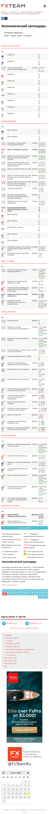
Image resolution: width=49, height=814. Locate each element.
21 (20, 793)
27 (16, 797)
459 (35, 591)
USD (10, 658)
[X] (6, 18)
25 (8, 797)
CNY (15, 664)
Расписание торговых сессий (17, 652)
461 (45, 591)
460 (40, 591)
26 (12, 797)
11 (8, 789)
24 (4, 797)
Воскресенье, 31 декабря (10, 506)
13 (16, 789)
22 (24, 793)
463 (9, 594)
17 (4, 793)
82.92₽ (31, 623)
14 (20, 789)
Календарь (8, 635)
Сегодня (13, 36)
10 (4, 789)
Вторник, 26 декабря (8, 121)
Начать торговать (24, 528)
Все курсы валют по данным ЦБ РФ (24, 628)
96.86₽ (8, 623)
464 (14, 594)
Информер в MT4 (13, 644)
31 (4, 801)
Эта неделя (27, 36)
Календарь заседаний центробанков (20, 649)
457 (25, 591)
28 (20, 797)
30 (28, 797)
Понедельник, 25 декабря (10, 46)
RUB (5, 666)
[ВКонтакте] (2, 18)
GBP (5, 661)
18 (8, 793)
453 (4, 591)
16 (28, 789)
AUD (15, 661)
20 (16, 793)
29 (24, 797)
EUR (5, 658)
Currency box (11, 655)
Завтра (19, 36)
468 (35, 594)
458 (30, 591)
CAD (5, 664)
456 (19, 591)
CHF (10, 661)
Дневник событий (12, 646)
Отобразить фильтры (13, 33)
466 (25, 594)
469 (40, 594)
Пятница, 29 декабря (8, 435)
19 (12, 793)
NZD (10, 664)
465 (19, 594)
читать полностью (9, 585)
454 (9, 591)
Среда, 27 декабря (8, 261)
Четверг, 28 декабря (8, 312)
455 (14, 591)
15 (24, 789)
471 (40, 597)
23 (28, 793)
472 (45, 597)
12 (12, 789)
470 (45, 594)
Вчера (6, 36)
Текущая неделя (12, 638)
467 (30, 594)
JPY (14, 658)
